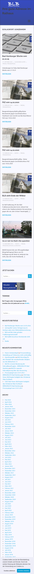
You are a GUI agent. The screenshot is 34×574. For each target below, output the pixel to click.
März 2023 (8, 446)
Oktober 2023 (9, 433)
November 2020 (10, 495)
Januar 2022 (9, 466)
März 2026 (8, 404)
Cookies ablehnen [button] (9, 570)
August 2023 (9, 435)
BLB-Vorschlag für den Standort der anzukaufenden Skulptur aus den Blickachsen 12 (16, 359)
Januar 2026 (9, 406)
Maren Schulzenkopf (11, 353)
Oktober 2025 (9, 413)
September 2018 (10, 546)
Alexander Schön (20, 62)
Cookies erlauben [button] (23, 570)
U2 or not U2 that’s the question (16, 241)
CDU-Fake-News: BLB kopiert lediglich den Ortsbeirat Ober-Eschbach (16, 377)
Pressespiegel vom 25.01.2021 (12, 388)
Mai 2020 (8, 508)
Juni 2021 (8, 481)
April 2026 (8, 402)
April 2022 (8, 462)
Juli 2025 (8, 420)
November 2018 (10, 543)
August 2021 (9, 477)
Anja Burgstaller (10, 357)
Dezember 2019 (10, 517)
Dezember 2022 (10, 451)
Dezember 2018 (10, 541)
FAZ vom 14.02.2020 (10, 102)
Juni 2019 (8, 528)
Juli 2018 (8, 550)
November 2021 (10, 470)
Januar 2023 (9, 448)
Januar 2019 (9, 539)
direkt (27, 303)
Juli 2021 (8, 479)
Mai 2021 (8, 484)
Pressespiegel (11, 63)
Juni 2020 (8, 506)
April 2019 (8, 532)
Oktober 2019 (9, 521)
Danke (7, 341)
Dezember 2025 (10, 409)
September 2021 (10, 475)
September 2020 (10, 499)
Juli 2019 (8, 526)
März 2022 (8, 464)
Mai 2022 (8, 459)
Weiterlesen (6, 74)
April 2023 (8, 444)
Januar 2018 (9, 554)
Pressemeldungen (8, 200)
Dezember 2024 (10, 426)
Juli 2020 (8, 504)
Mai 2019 (8, 530)
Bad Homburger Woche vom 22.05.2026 (18, 325)
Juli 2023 (8, 437)
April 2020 (8, 510)
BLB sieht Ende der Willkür (14, 196)
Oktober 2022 (9, 453)
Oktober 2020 (9, 497)
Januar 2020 (9, 515)
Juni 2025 (8, 422)
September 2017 (10, 557)
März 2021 (8, 486)
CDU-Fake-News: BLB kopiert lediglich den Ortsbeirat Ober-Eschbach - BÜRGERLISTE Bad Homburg (16, 384)
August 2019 (9, 523)
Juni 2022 (8, 457)
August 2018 (9, 548)
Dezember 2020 (10, 493)
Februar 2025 (9, 424)
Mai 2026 (8, 400)
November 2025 (10, 411)
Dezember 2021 (10, 468)
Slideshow (17, 245)
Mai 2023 (8, 442)
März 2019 (8, 535)
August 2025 (9, 417)
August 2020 (9, 501)
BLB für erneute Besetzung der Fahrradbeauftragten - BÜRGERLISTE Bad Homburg (16, 366)
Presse (5, 63)
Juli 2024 (8, 428)
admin (16, 105)
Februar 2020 (9, 512)
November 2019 (10, 519)
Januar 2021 (9, 490)
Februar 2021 (9, 488)
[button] (24, 566)
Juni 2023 (8, 439)
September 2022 (10, 455)
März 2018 (8, 552)
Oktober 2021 (9, 473)
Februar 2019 (9, 537)
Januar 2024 (9, 431)
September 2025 (10, 415)
